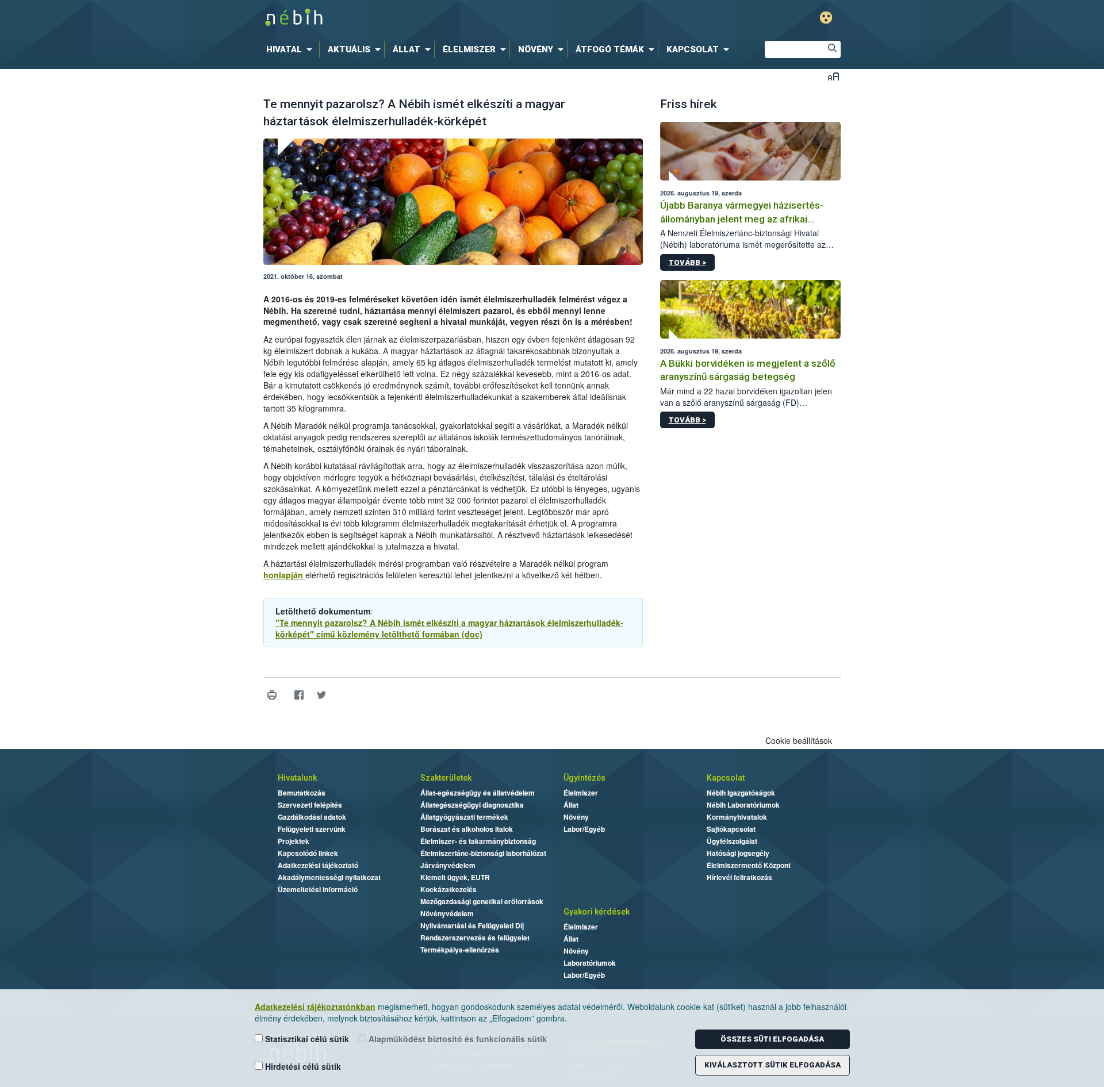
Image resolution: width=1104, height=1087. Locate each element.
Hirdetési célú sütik (302, 1066)
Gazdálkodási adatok (312, 817)
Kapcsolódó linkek (308, 853)
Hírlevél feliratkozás (739, 877)
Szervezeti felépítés (310, 805)
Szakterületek (445, 777)
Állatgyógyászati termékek (464, 817)
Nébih (429, 18)
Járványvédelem (448, 865)
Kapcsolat (726, 777)
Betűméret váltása (833, 76)
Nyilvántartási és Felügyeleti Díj (472, 925)
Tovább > (687, 262)
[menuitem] (291, 49)
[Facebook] (299, 695)
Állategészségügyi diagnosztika (472, 805)
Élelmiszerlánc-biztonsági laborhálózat (483, 853)
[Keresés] (832, 49)
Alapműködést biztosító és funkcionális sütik (456, 1038)
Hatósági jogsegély (738, 853)
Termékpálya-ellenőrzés (459, 949)
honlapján (284, 575)
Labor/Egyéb (584, 829)
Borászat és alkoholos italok (466, 829)
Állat (571, 805)
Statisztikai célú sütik (306, 1038)
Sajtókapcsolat (731, 829)
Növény (576, 817)
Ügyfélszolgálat (732, 841)
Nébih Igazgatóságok (741, 793)
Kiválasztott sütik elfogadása (772, 1065)
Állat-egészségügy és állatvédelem (477, 793)
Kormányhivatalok (737, 817)
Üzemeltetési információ (318, 889)
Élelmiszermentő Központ (749, 865)
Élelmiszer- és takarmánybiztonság (478, 841)
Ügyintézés (584, 777)
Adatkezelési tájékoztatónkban (315, 1006)
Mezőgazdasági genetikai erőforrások (481, 901)
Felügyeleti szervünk (312, 829)
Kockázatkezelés (448, 889)
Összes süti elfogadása (772, 1039)
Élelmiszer (581, 793)
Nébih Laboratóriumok (743, 805)
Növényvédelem (447, 913)
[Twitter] (322, 695)
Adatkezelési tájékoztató (318, 865)
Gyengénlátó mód (826, 17)
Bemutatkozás (301, 793)
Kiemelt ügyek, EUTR (455, 877)
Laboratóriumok (590, 963)
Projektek (293, 841)
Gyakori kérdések (597, 911)
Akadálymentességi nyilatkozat (329, 877)
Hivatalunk (297, 777)
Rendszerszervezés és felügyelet (475, 937)
